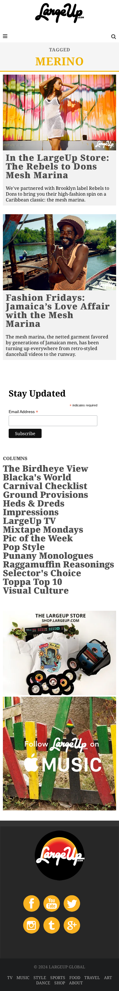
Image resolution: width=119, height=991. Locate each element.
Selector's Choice (42, 573)
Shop (59, 982)
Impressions (31, 512)
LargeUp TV (29, 521)
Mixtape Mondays (43, 529)
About (76, 982)
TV (9, 977)
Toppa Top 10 (32, 582)
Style (40, 977)
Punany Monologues (48, 555)
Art (108, 977)
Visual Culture (36, 590)
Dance (43, 982)
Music (22, 977)
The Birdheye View (45, 468)
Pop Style (24, 547)
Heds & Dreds (33, 503)
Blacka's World (37, 477)
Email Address (23, 412)
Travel (92, 977)
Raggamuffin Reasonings (58, 564)
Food (74, 977)
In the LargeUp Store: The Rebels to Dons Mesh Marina (57, 166)
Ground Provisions (45, 494)
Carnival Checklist (45, 486)
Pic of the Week (38, 538)
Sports (57, 977)
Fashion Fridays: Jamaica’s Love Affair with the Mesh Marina (58, 310)
